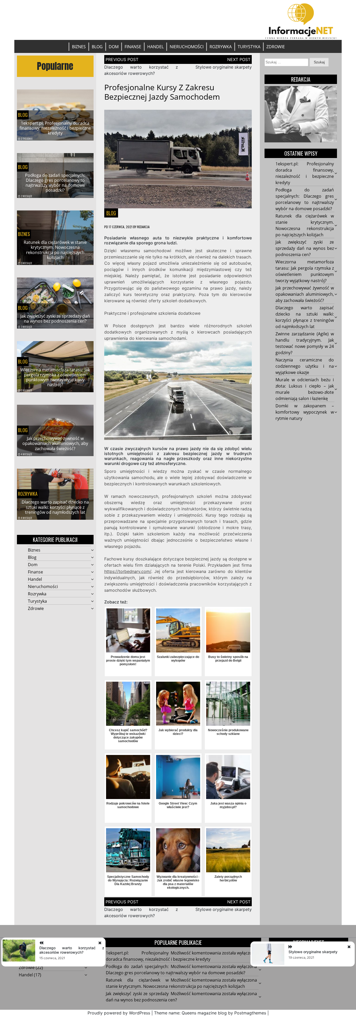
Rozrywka (221, 47)
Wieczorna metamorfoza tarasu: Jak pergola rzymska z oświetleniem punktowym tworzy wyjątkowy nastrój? (55, 377)
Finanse (133, 47)
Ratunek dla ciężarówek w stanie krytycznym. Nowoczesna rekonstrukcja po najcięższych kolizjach (55, 249)
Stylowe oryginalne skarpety (223, 67)
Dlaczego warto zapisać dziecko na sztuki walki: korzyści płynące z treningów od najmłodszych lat (55, 507)
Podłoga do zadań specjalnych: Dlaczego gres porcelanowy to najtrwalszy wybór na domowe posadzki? (55, 182)
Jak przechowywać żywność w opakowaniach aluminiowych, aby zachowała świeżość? (55, 443)
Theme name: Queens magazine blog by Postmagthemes (210, 1012)
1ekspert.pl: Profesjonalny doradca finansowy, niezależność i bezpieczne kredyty (55, 128)
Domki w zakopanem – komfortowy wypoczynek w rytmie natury (304, 412)
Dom (114, 47)
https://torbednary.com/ (127, 571)
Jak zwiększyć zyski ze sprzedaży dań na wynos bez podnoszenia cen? (55, 318)
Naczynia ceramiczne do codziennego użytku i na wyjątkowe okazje (304, 366)
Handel (155, 47)
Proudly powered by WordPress (119, 1012)
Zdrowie (275, 47)
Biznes (79, 47)
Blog (97, 47)
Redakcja (143, 227)
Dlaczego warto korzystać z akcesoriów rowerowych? (71, 950)
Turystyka (249, 47)
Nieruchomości (187, 47)
